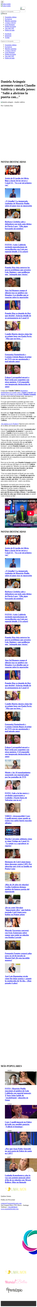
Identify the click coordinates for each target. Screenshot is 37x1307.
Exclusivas (8, 19)
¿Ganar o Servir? (10, 23)
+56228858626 (12, 1207)
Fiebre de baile (9, 30)
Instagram (8, 36)
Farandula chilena (10, 17)
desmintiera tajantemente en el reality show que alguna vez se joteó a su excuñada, (18, 392)
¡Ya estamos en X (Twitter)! (10, 424)
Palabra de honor (10, 26)
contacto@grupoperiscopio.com (11, 1203)
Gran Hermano (10, 24)
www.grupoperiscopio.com (9, 1209)
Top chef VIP (9, 28)
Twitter (7, 37)
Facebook (8, 34)
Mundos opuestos (10, 21)
